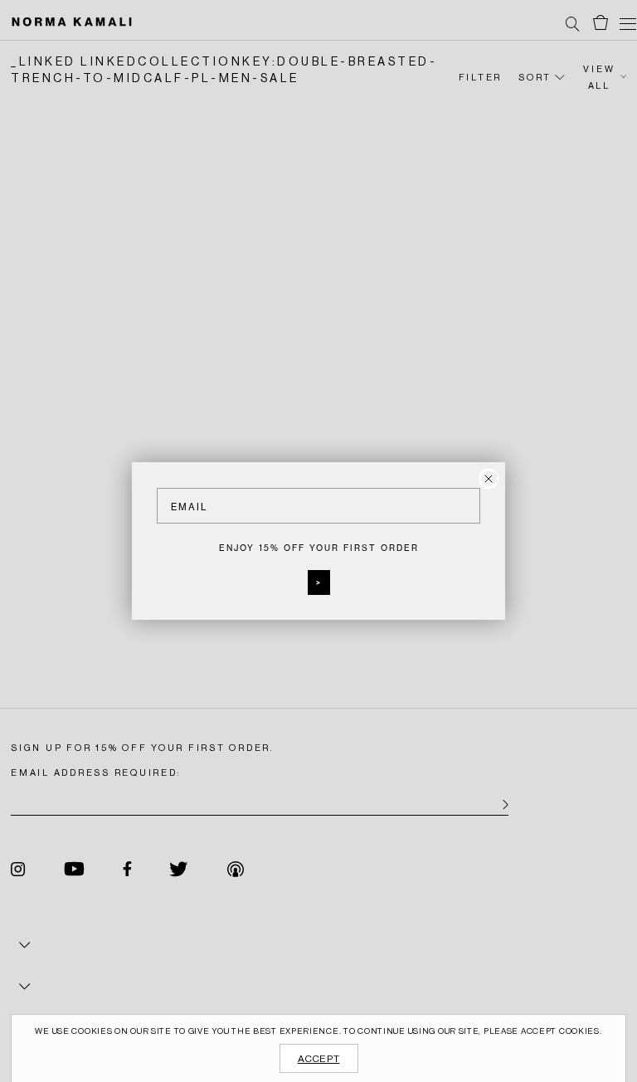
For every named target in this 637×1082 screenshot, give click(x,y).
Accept (319, 1059)
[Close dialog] (488, 478)
